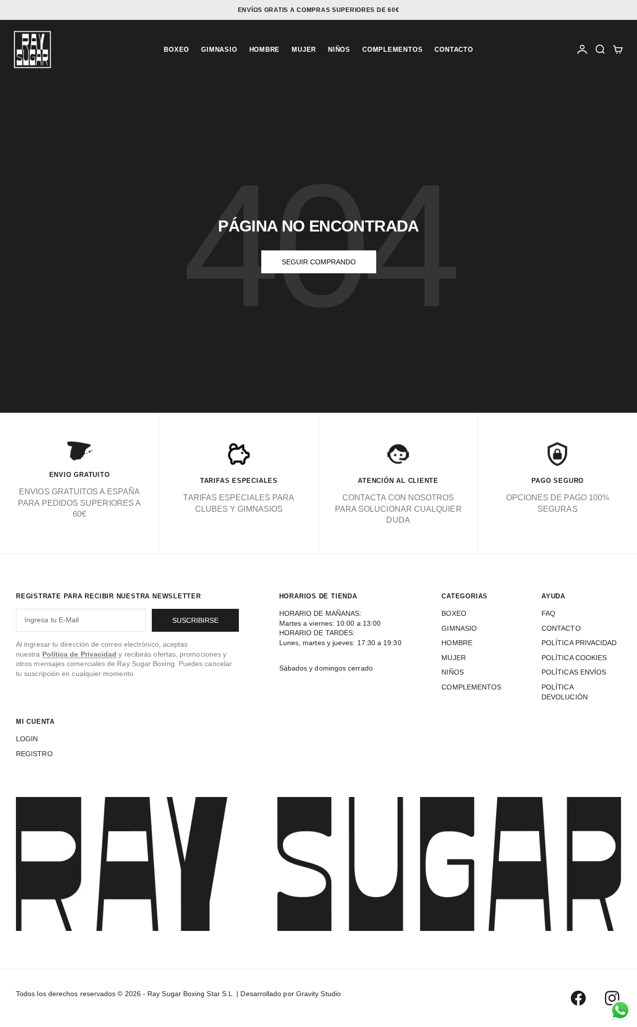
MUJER (304, 49)
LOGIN (27, 739)
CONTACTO (453, 49)
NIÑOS (339, 49)
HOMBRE (264, 49)
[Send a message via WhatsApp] (620, 1010)
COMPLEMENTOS (392, 49)
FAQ (548, 613)
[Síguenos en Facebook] (578, 998)
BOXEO (176, 49)
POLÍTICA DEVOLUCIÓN (564, 692)
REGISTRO (34, 754)
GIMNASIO (219, 49)
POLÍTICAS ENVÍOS (573, 672)
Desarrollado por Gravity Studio (290, 994)
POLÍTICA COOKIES (574, 658)
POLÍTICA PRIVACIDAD (579, 643)
